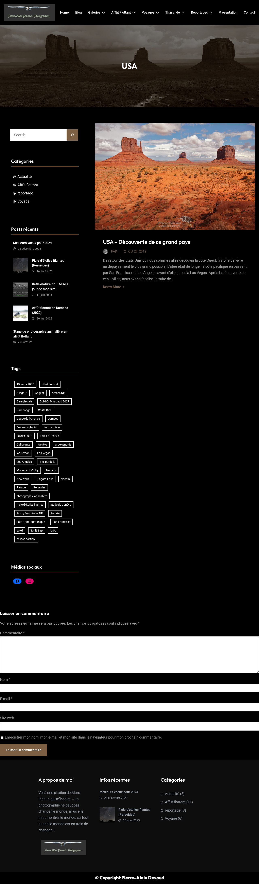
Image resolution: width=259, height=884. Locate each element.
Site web (7, 718)
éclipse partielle (26, 539)
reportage (25, 193)
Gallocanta (23, 444)
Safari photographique (31, 521)
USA (53, 530)
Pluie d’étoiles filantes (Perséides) (48, 263)
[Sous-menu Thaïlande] (183, 12)
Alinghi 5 (22, 393)
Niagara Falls (44, 479)
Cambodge (23, 410)
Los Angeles (24, 461)
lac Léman (23, 453)
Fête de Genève (49, 435)
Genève (42, 444)
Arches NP (58, 393)
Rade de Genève (61, 504)
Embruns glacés (27, 427)
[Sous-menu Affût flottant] (133, 12)
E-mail (6, 699)
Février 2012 (24, 435)
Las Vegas (43, 453)
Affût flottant (27, 185)
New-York (23, 479)
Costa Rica (45, 410)
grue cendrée (63, 444)
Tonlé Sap (37, 530)
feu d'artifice (52, 427)
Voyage (23, 201)
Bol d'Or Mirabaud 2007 (54, 401)
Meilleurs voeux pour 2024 (32, 243)
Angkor (39, 393)
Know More (112, 287)
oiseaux (65, 479)
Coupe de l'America (28, 418)
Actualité (24, 177)
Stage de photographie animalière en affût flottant (40, 334)
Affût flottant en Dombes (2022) (50, 310)
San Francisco (61, 521)
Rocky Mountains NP (30, 513)
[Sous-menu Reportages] (210, 12)
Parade (21, 487)
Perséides (39, 487)
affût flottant (50, 384)
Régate (55, 513)
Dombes (53, 418)
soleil (20, 530)
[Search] (72, 135)
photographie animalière (32, 496)
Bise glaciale (24, 401)
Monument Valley (27, 470)
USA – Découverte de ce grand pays (146, 241)
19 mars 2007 (25, 384)
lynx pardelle (47, 461)
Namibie (51, 470)
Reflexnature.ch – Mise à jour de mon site (50, 286)
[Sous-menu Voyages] (157, 12)
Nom (5, 680)
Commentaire (12, 633)
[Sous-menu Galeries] (103, 12)
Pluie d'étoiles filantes (30, 504)
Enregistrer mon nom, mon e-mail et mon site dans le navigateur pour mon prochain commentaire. (83, 737)
